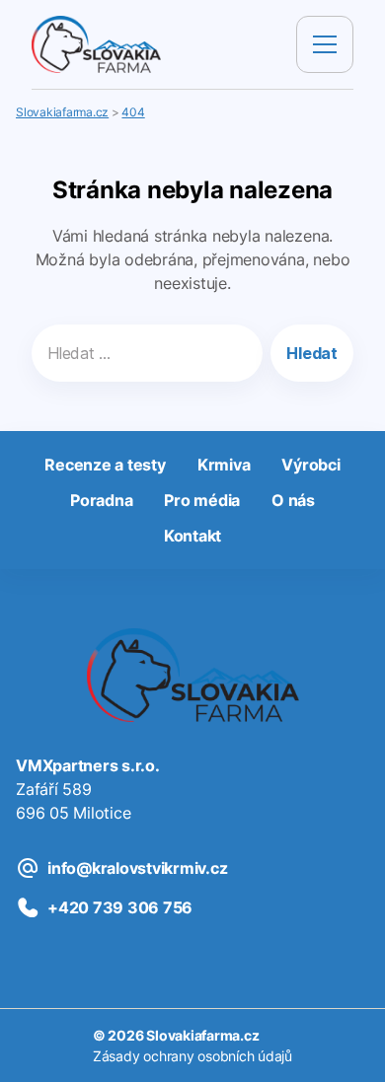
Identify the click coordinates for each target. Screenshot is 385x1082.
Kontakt (192, 535)
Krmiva (224, 464)
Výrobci (310, 464)
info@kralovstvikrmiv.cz (137, 868)
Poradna (101, 500)
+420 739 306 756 (119, 907)
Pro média (202, 500)
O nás (293, 500)
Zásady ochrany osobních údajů (192, 1055)
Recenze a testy (104, 464)
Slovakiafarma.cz (202, 1035)
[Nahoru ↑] (347, 1044)
